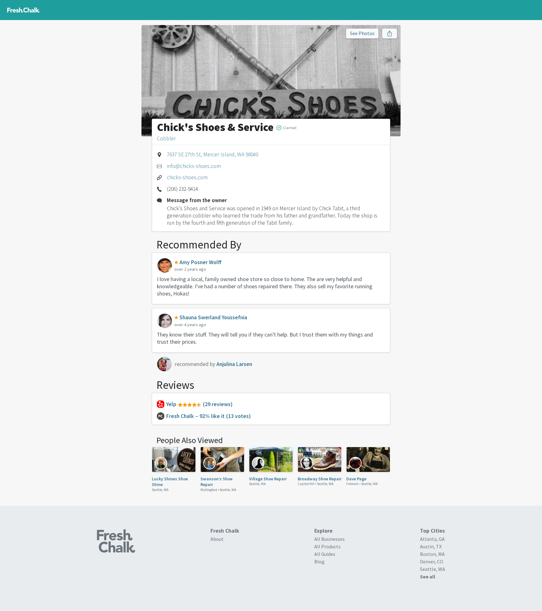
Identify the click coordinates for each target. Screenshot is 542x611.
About (217, 539)
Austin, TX (431, 546)
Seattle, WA (160, 490)
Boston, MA (432, 554)
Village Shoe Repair (268, 479)
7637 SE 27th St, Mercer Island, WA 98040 (212, 154)
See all (427, 576)
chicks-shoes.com (187, 177)
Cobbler (166, 138)
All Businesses (329, 539)
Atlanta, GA (432, 539)
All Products (327, 546)
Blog (319, 561)
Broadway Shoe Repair (320, 479)
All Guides (324, 554)
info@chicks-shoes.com (194, 166)
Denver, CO (431, 561)
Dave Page (356, 479)
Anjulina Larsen (234, 364)
